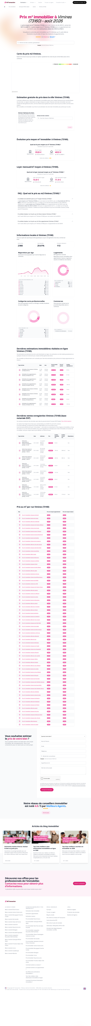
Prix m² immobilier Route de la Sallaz (30, 669)
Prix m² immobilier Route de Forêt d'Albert (31, 567)
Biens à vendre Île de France (12, 909)
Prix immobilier (12, 6)
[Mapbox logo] (15, 91)
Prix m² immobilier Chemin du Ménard (30, 593)
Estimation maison (30, 916)
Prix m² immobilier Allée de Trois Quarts (31, 619)
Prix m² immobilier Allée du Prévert (30, 610)
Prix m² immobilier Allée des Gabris (30, 590)
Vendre (40, 2)
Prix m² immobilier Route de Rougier (30, 675)
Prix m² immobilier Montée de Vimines (30, 574)
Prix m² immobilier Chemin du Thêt (30, 583)
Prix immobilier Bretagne (32, 952)
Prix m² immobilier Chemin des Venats (30, 528)
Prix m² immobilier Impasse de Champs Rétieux (32, 524)
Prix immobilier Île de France (33, 919)
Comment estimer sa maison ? (33, 965)
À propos (49, 909)
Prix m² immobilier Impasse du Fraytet (30, 646)
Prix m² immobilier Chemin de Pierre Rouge (32, 629)
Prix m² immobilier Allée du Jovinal (29, 603)
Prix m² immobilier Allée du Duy (29, 639)
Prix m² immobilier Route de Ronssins (30, 557)
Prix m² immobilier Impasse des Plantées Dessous (33, 682)
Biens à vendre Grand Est (11, 924)
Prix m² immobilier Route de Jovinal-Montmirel (32, 534)
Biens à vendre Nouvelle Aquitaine (13, 932)
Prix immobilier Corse (31, 955)
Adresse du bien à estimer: (43, 115)
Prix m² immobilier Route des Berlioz (30, 613)
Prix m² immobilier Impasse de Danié (30, 515)
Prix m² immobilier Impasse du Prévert (30, 705)
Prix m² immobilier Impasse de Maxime (31, 698)
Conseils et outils (60, 2)
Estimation (23, 2)
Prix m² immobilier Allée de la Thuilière (31, 606)
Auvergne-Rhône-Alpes (24, 6)
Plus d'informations (66, 421)
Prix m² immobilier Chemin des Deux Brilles (32, 685)
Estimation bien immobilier (32, 911)
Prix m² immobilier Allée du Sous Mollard (31, 665)
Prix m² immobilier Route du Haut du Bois (31, 695)
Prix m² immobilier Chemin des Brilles (30, 551)
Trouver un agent (49, 2)
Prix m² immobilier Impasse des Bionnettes (31, 547)
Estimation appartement (32, 913)
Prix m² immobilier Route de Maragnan (31, 600)
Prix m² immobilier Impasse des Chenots (31, 718)
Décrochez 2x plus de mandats (54, 923)
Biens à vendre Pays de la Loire (12, 927)
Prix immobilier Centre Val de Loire (34, 945)
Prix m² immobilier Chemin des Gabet (30, 626)
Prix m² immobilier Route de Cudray (30, 596)
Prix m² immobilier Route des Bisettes (30, 538)
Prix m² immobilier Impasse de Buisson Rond (32, 714)
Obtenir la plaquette (79, 883)
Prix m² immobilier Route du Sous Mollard (31, 672)
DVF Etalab (58, 421)
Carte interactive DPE (52, 920)
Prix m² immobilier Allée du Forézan (30, 662)
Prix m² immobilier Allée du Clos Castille (31, 655)
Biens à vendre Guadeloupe (12, 950)
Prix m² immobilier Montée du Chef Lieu (31, 633)
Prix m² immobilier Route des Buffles (30, 580)
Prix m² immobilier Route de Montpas (30, 642)
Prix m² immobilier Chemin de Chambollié (31, 649)
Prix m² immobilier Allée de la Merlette (30, 521)
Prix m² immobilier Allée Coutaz (29, 554)
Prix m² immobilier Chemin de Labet (30, 724)
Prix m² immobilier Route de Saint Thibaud (31, 531)
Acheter (32, 2)
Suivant (70, 127)
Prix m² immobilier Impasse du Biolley (30, 560)
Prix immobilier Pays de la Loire (34, 958)
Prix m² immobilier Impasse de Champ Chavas (32, 587)
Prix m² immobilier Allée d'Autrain (29, 721)
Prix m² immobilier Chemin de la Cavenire (31, 541)
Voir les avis (46, 812)
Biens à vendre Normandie (11, 919)
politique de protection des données (78, 785)
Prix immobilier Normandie (32, 938)
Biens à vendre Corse (10, 948)
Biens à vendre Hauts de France (13, 922)
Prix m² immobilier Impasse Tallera (30, 659)
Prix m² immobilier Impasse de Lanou (30, 711)
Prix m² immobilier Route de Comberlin (31, 616)
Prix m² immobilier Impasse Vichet (29, 564)
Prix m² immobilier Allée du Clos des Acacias (32, 544)
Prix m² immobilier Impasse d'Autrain (30, 652)
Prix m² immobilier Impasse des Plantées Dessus (33, 688)
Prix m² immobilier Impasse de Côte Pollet (31, 623)
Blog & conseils (50, 915)
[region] (45, 77)
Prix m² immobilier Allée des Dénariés (30, 636)
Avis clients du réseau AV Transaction (56, 917)
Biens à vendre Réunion (11, 953)
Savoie (34, 6)
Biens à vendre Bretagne (11, 930)
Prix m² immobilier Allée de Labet (29, 570)
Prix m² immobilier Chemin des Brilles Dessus (32, 577)
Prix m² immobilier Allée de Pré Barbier (31, 701)
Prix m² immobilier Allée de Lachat (29, 708)
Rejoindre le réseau (79, 2)
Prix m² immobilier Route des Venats (30, 518)
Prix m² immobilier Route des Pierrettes (31, 678)
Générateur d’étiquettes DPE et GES (55, 925)
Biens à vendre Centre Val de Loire (13, 912)
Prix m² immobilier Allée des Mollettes (30, 691)
